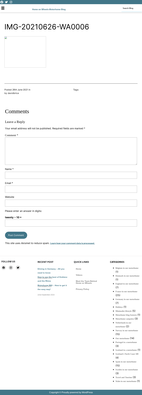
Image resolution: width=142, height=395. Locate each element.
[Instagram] (11, 267)
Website (9, 196)
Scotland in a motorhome (126, 350)
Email (9, 183)
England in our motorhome (127, 284)
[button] (3, 8)
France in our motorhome (126, 292)
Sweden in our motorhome (127, 370)
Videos (79, 275)
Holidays (119, 307)
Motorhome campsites (125, 319)
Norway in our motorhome (127, 331)
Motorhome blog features (126, 315)
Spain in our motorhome (126, 362)
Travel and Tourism (124, 377)
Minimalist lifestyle (124, 311)
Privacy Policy (82, 289)
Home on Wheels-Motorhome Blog (49, 9)
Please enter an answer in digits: (23, 211)
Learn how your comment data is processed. (72, 243)
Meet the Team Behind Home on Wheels (86, 282)
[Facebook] (3, 267)
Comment (11, 135)
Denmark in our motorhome (127, 276)
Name (9, 169)
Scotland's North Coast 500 (127, 354)
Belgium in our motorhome (127, 268)
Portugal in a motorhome (126, 342)
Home (78, 269)
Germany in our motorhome (127, 299)
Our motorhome (122, 338)
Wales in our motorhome (126, 381)
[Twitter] (18, 267)
